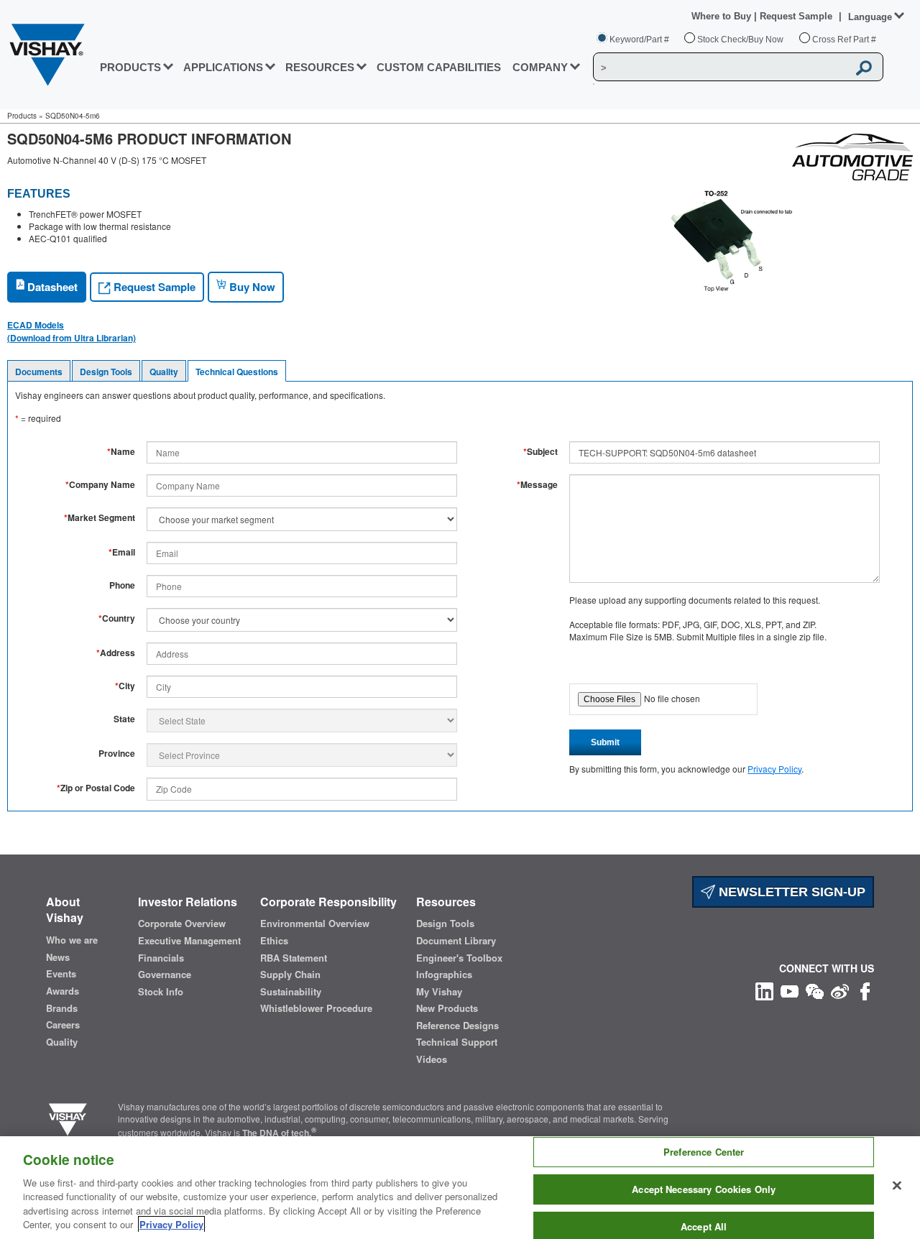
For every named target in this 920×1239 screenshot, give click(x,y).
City (125, 686)
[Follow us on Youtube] (790, 990)
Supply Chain (290, 974)
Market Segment (99, 518)
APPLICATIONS (223, 67)
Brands (62, 1008)
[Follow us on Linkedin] (764, 990)
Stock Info (160, 991)
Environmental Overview (314, 923)
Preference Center (703, 1152)
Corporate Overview (182, 923)
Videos (431, 1059)
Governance (164, 974)
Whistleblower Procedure (316, 1008)
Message (537, 485)
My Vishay (439, 991)
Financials (161, 958)
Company (540, 67)
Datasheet (51, 287)
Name (121, 452)
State (124, 719)
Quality (164, 371)
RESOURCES (319, 67)
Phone (122, 585)
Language (870, 16)
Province (116, 753)
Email (122, 552)
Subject (540, 452)
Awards (62, 991)
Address (115, 653)
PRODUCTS (130, 67)
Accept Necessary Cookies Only (704, 1189)
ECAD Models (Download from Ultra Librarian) (71, 331)
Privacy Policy (774, 769)
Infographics (444, 974)
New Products (447, 1008)
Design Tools (106, 371)
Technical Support (456, 1042)
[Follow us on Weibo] (840, 990)
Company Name (100, 485)
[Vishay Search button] (864, 67)
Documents (39, 371)
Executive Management (189, 940)
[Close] (897, 1186)
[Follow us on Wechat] (815, 990)
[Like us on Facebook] (865, 990)
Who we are (72, 940)
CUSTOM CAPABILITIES (439, 67)
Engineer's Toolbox (459, 958)
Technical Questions (237, 371)
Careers (63, 1024)
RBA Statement (293, 958)
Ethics (274, 940)
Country (116, 618)
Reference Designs (457, 1025)
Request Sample (153, 287)
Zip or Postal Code (96, 788)
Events (61, 973)
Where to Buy (722, 16)
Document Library (456, 940)
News (58, 957)
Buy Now (250, 287)
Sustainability (290, 991)
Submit (605, 742)
